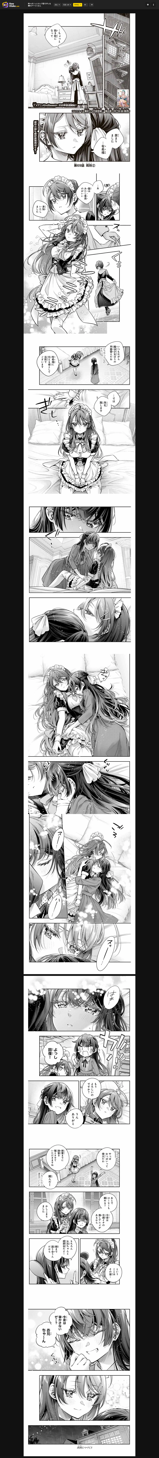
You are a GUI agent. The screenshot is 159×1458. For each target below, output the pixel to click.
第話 (76, 5)
